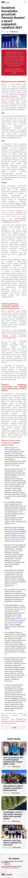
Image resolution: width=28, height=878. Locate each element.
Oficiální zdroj (15, 867)
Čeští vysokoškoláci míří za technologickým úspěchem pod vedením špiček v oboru (13, 761)
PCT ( (14, 95)
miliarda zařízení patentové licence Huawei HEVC (14, 337)
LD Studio (24, 875)
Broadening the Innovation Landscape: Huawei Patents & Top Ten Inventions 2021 (14, 721)
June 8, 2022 (16, 222)
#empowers (10, 214)
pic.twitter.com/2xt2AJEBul (19, 220)
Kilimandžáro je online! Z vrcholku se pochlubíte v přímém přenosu (13, 788)
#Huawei (19, 210)
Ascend (21, 541)
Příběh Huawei (14, 31)
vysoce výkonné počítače (15, 536)
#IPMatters (4, 220)
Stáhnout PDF (7, 864)
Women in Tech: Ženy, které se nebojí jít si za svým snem (12, 843)
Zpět (14, 727)
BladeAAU (21, 613)
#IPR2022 (9, 220)
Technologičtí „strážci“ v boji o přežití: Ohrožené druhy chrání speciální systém (13, 815)
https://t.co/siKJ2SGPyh (21, 218)
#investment (19, 212)
